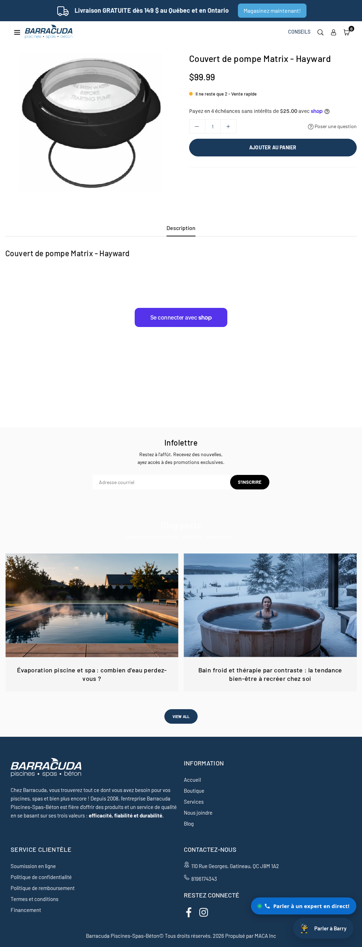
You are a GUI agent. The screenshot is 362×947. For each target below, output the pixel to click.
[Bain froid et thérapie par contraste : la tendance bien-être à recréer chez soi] (270, 605)
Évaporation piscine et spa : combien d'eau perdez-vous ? (92, 674)
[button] (346, 31)
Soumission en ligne (33, 866)
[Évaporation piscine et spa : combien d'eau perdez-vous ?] (92, 605)
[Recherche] (320, 31)
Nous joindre (198, 812)
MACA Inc (265, 935)
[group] (92, 122)
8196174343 (204, 879)
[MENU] (17, 31)
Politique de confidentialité (41, 877)
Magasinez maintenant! (272, 10)
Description (181, 227)
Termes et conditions (34, 899)
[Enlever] (197, 126)
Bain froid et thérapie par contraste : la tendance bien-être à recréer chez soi (270, 674)
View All (181, 716)
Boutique (194, 790)
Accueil (192, 779)
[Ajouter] (228, 126)
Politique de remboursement (43, 888)
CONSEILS (299, 32)
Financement (26, 910)
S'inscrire (250, 482)
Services (194, 801)
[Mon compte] (333, 31)
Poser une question (335, 126)
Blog (189, 823)
